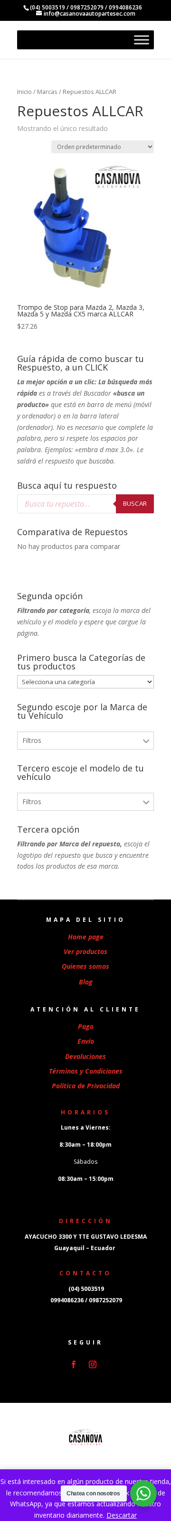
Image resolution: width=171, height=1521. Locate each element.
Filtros (31, 740)
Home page (86, 936)
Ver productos (85, 951)
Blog (86, 981)
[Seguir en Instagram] (92, 1364)
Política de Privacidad (86, 1085)
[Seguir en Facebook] (73, 1364)
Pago (86, 1026)
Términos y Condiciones (86, 1071)
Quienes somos (85, 966)
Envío (85, 1041)
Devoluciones (85, 1056)
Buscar (135, 503)
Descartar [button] (121, 1515)
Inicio (24, 91)
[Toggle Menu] (141, 39)
